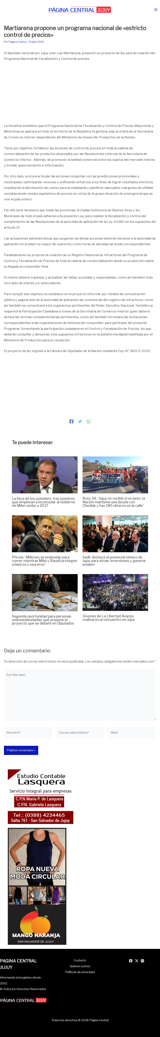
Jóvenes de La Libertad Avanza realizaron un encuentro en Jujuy (109, 618)
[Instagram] (142, 961)
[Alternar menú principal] (155, 9)
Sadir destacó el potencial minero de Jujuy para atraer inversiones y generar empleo (114, 560)
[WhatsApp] (89, 421)
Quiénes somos (80, 966)
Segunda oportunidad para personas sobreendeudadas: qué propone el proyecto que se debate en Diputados (43, 619)
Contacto (80, 960)
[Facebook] (71, 421)
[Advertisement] (80, 94)
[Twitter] (80, 421)
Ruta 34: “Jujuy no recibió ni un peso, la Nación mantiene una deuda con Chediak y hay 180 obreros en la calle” (114, 501)
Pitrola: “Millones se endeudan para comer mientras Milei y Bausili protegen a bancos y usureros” (44, 560)
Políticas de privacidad (80, 972)
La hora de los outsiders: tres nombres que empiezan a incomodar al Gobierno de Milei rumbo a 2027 (43, 502)
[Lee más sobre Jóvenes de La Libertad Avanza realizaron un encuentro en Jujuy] (115, 592)
